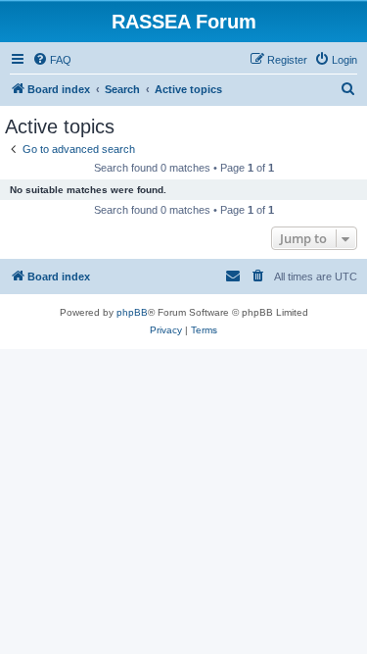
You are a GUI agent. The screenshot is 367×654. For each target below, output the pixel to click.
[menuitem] (51, 60)
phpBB (132, 312)
